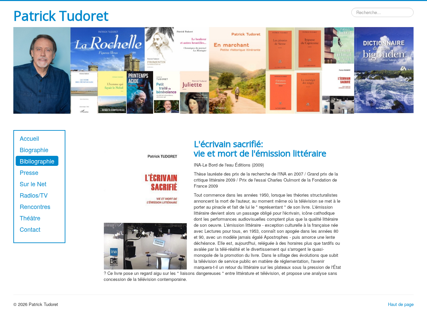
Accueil (29, 138)
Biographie (34, 149)
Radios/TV (34, 195)
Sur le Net (33, 183)
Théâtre (30, 217)
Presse (29, 172)
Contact (30, 229)
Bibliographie (37, 160)
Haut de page (401, 304)
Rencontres (35, 206)
